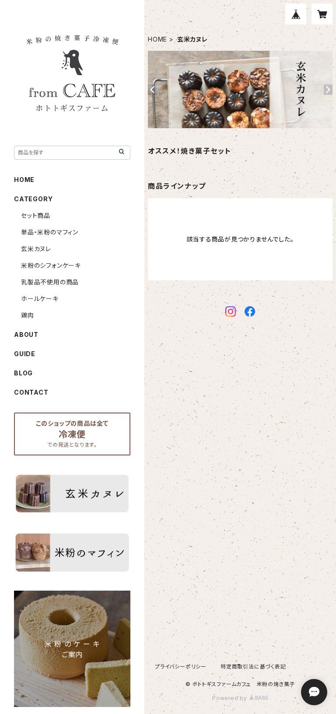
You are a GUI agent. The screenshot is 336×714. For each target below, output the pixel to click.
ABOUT (26, 334)
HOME (157, 39)
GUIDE (24, 353)
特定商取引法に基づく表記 (253, 666)
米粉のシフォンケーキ (51, 265)
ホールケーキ (40, 298)
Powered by (230, 698)
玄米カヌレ (36, 248)
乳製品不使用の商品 (50, 282)
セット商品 (35, 215)
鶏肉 (27, 315)
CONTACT (31, 392)
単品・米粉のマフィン (49, 232)
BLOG (23, 373)
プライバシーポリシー (180, 666)
